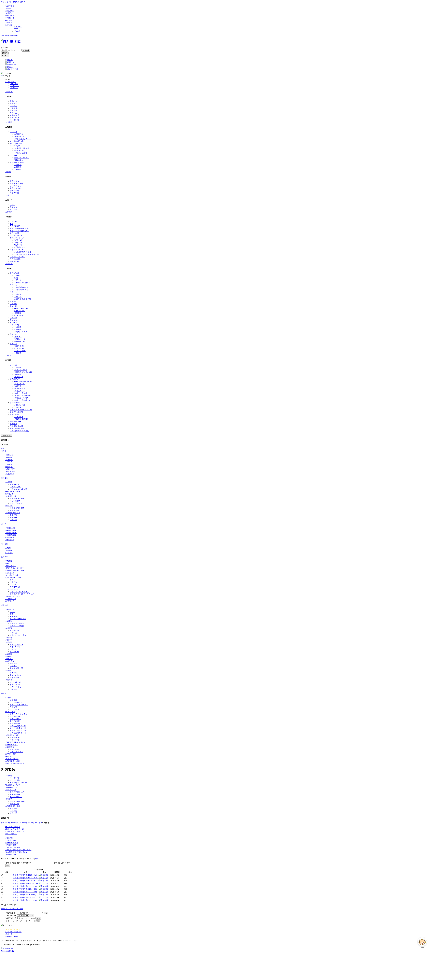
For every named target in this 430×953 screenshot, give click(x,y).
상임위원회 (14, 191)
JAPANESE (14, 86)
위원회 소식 (14, 181)
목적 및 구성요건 (21, 308)
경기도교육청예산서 (22, 398)
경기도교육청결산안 (22, 395)
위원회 (8, 172)
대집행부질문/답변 (17, 141)
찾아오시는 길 (20, 339)
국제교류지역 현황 (21, 158)
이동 (45, 913)
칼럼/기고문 (14, 115)
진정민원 (13, 221)
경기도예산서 (19, 388)
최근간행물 (18, 417)
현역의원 (13, 207)
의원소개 (9, 195)
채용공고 (13, 103)
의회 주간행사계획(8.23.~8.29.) (25, 900)
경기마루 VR (19, 348)
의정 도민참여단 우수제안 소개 (26, 254)
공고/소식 (13, 101)
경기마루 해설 (20, 351)
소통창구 (18, 353)
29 (19, 909)
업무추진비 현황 (11, 843)
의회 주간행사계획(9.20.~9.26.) (25, 889)
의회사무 (18, 169)
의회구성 (13, 301)
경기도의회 (9, 6)
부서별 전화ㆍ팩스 (70, 940)
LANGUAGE (10, 82)
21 (5, 909)
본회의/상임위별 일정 (22, 139)
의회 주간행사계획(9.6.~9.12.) (24, 895)
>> (22, 909)
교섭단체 (13, 306)
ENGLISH (18, 27)
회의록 (8, 8)
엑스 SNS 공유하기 (12, 827)
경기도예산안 (19, 384)
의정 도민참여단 (16, 250)
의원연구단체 (15, 146)
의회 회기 (9, 838)
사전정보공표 (15, 259)
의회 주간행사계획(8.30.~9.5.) (24, 897)
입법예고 (18, 367)
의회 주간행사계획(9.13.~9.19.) (25, 892)
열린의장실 (14, 273)
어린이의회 (9, 15)
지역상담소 (9, 18)
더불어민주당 (19, 311)
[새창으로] (9, 62)
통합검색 (4, 47)
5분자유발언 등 (16, 143)
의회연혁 (13, 318)
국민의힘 (18, 313)
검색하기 (26, 50)
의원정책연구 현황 (12, 847)
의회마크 (18, 297)
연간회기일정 (19, 136)
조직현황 (18, 327)
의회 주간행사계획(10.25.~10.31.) (26, 875)
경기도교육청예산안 (22, 393)
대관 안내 (18, 245)
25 (12, 909)
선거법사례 (18, 377)
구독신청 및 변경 (21, 419)
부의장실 (13, 285)
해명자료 (13, 113)
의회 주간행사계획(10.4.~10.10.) (25, 883)
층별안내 (18, 337)
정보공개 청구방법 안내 (19, 231)
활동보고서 (18, 160)
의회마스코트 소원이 (22, 299)
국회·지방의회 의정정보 (19, 431)
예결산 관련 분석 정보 (23, 381)
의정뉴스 (13, 106)
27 (15, 909)
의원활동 (18, 167)
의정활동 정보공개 (17, 162)
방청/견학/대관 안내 (18, 238)
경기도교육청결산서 (22, 400)
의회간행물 (14, 414)
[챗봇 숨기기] (426, 939)
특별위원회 (14, 193)
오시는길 (9, 934)
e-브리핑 (8, 20)
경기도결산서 (19, 391)
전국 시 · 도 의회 (11, 921)
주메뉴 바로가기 (19, 2)
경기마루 (13, 344)
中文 (16, 29)
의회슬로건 (18, 294)
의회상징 (13, 292)
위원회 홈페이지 (11, 913)
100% (10, 35)
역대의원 (13, 209)
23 (8, 909)
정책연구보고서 (20, 153)
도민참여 (9, 212)
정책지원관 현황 (20, 332)
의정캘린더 (18, 134)
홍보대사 (13, 322)
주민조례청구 (15, 226)
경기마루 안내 (20, 346)
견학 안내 (18, 242)
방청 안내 (18, 240)
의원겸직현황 (10, 840)
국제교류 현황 (11, 845)
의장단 (12, 205)
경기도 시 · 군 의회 (12, 918)
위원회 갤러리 (15, 188)
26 (14, 909)
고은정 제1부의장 (21, 287)
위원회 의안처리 (16, 183)
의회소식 (9, 92)
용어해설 (13, 424)
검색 (7, 865)
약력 (16, 278)
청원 (11, 224)
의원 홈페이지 (11, 915)
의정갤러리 (14, 120)
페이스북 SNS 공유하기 (14, 829)
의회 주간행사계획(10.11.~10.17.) (26, 881)
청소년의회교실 (16, 235)
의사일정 (13, 132)
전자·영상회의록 (16, 426)
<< (2, 909)
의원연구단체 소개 (21, 148)
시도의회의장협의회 (22, 282)
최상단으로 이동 (7, 951)
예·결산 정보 (15, 379)
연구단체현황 (19, 151)
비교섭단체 (18, 315)
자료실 (8, 355)
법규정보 (13, 365)
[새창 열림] (43, 875)
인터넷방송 (9, 11)
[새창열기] (9, 60)
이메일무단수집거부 (13, 932)
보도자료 (13, 108)
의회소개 (9, 264)
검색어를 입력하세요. (61, 863)
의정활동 (9, 122)
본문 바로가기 (6, 2)
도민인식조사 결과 (17, 257)
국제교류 (13, 155)
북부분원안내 (19, 341)
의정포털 (9, 23)
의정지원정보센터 (17, 428)
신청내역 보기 (20, 247)
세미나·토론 (14, 117)
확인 (37, 858)
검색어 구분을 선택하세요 (15, 863)
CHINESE (14, 88)
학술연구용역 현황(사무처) (16, 852)
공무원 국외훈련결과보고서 (21, 410)
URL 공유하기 (11, 834)
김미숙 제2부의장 (21, 290)
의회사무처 (14, 325)
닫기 (2, 448)
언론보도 (13, 110)
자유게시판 (14, 261)
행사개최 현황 (11, 854)
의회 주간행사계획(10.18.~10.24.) (26, 878)
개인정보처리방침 (12, 929)
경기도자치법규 (20, 370)
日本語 (17, 31)
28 (17, 909)
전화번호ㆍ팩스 (11, 936)
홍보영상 (13, 320)
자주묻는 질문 (15, 421)
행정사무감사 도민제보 (19, 228)
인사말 (17, 275)
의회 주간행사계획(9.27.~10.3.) (25, 886)
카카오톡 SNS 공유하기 (14, 831)
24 (10, 909)
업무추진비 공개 (16, 412)
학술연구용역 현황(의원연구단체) (18, 850)
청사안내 (13, 334)
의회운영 (18, 165)
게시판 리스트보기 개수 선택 (12, 858)
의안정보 (9, 13)
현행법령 (18, 374)
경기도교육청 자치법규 (23, 372)
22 (7, 909)
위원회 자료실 (15, 186)
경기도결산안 (19, 386)
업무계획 (18, 330)
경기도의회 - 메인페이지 (10, 823)
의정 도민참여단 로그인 (23, 252)
